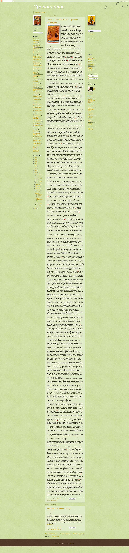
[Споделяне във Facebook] (73, 499)
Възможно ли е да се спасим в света (37, 57)
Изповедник (90, 56)
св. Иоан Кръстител (37, 121)
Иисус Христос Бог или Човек (37, 85)
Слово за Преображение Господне (36, 147)
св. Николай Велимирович (36, 131)
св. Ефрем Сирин (36, 115)
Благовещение (54, 500)
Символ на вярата (37, 143)
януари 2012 (38, 205)
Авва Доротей (53, 529)
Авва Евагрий (36, 40)
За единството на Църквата (36, 76)
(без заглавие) (94, 88)
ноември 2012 (39, 177)
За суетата (35, 81)
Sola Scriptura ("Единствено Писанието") (90, 128)
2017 (36, 163)
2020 (36, 157)
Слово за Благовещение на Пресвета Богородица (38, 195)
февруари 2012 (39, 202)
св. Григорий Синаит (37, 112)
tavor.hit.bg (90, 70)
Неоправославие (36, 99)
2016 (36, 165)
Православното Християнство (91, 65)
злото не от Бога (36, 83)
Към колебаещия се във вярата (37, 93)
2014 (36, 168)
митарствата (35, 94)
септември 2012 (39, 181)
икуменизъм (35, 87)
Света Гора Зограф (91, 62)
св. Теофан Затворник (37, 136)
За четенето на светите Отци (91, 106)
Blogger (71, 543)
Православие (49, 6)
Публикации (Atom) (55, 536)
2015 (36, 166)
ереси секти (35, 70)
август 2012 (38, 184)
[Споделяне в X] (72, 499)
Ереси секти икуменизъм (35, 73)
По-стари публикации (79, 534)
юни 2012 (38, 186)
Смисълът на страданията (36, 151)
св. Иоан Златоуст (37, 120)
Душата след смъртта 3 (90, 117)
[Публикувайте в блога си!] (71, 499)
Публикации (91, 76)
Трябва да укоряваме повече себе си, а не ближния (91, 101)
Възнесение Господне (37, 59)
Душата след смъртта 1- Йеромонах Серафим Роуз (91, 95)
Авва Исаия (35, 42)
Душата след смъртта (37, 65)
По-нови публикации (51, 534)
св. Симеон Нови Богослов (36, 134)
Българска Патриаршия (90, 68)
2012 (36, 172)
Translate (92, 34)
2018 (36, 161)
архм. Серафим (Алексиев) (36, 46)
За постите (59, 529)
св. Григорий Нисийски (37, 110)
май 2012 (38, 188)
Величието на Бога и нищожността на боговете (37, 53)
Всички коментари (93, 78)
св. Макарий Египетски (38, 125)
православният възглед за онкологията (36, 102)
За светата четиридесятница (58, 508)
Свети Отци (35, 138)
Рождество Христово (37, 104)
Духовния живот (36, 63)
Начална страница (40, 12)
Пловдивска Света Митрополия (91, 59)
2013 (36, 170)
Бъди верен (90, 61)
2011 (36, 208)
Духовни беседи (36, 62)
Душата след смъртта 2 (90, 124)
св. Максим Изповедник (35, 128)
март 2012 (38, 192)
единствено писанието (37, 68)
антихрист (35, 43)
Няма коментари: (63, 498)
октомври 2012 (39, 178)
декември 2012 (39, 174)
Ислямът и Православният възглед (91, 109)
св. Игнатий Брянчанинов (36, 118)
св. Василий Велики (37, 107)
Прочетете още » (50, 524)
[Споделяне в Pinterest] (74, 499)
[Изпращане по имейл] (69, 499)
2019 (36, 159)
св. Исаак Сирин (36, 123)
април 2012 (38, 190)
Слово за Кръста (36, 145)
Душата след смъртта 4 (90, 121)
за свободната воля (37, 79)
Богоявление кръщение (35, 51)
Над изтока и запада (37, 96)
